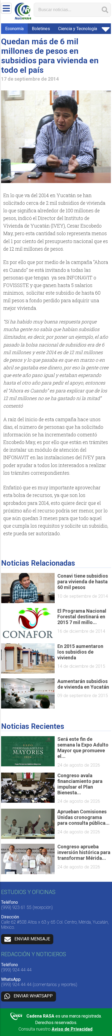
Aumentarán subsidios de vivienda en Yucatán (83, 684)
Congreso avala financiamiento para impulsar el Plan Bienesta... (79, 784)
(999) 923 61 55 (16, 907)
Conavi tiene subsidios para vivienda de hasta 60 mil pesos (82, 581)
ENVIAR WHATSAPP (33, 996)
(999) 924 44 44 (16, 969)
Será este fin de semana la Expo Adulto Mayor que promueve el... (82, 747)
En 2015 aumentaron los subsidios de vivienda (80, 651)
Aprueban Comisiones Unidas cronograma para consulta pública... (83, 817)
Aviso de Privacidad (72, 1029)
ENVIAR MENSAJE (32, 938)
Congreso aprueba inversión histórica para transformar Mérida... (83, 852)
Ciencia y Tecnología (77, 28)
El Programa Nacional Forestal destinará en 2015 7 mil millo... (81, 616)
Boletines (41, 28)
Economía (14, 28)
